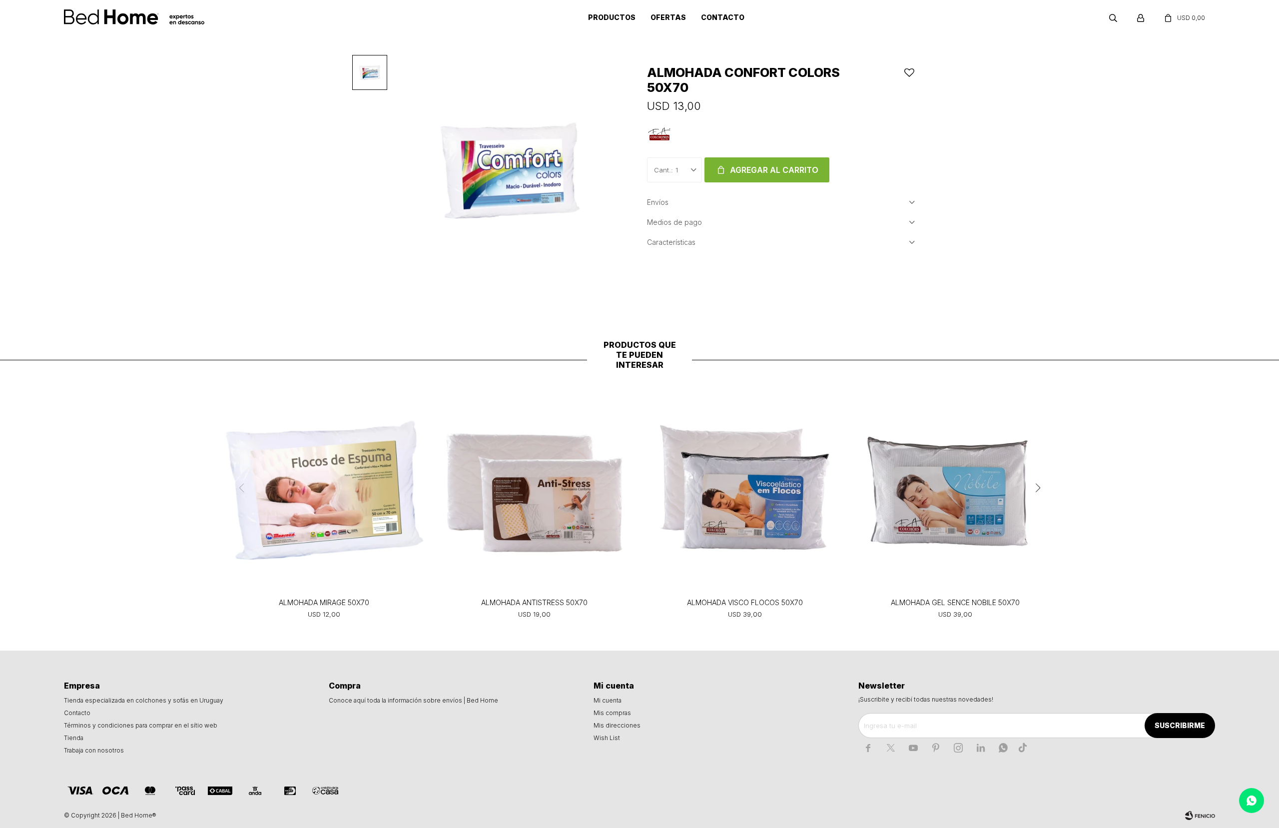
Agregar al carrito (774, 170)
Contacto (722, 17)
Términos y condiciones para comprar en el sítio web (140, 725)
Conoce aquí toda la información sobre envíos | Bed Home (413, 700)
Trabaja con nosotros (94, 750)
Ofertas (668, 17)
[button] (1113, 17)
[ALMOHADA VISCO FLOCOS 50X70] (744, 490)
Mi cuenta (608, 700)
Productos (612, 17)
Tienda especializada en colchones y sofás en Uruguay (143, 700)
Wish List (607, 738)
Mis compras (612, 713)
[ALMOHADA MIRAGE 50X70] (324, 490)
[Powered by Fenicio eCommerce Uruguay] (1200, 815)
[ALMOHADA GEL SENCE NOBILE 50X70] (955, 490)
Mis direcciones (617, 725)
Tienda (73, 738)
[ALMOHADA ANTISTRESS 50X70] (534, 490)
